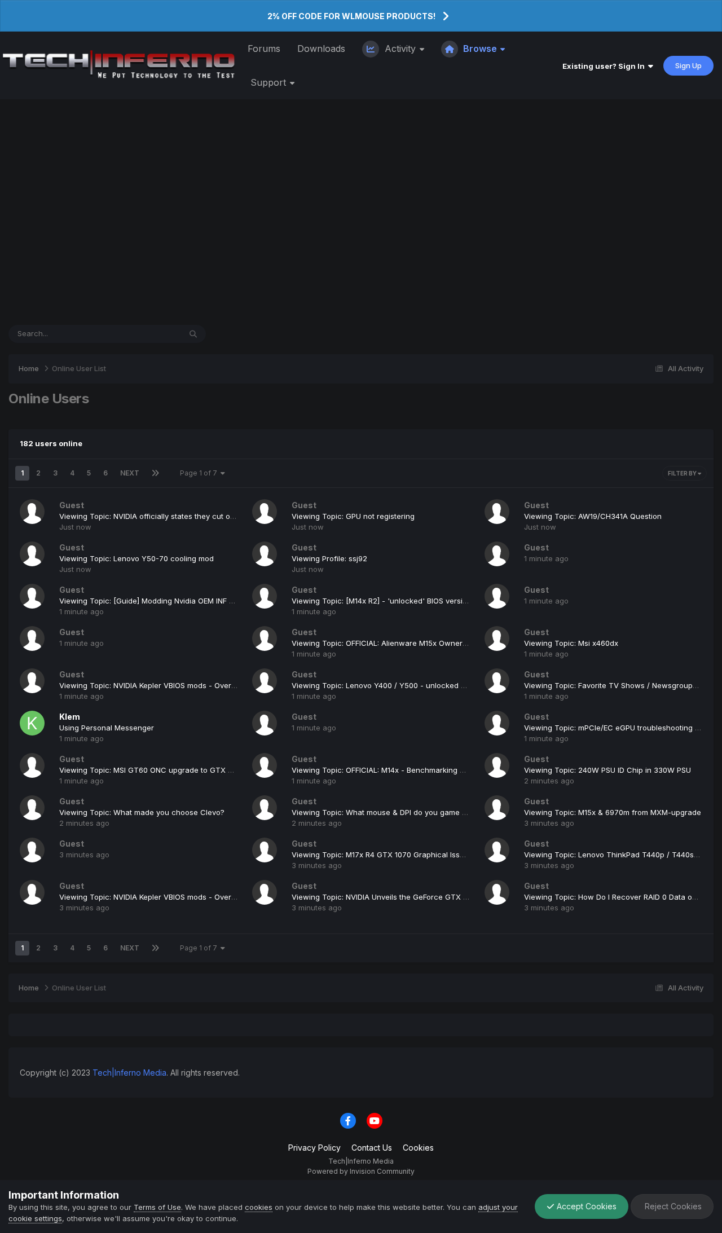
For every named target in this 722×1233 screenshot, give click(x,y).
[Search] (193, 334)
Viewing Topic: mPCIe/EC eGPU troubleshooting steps (619, 727)
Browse (480, 48)
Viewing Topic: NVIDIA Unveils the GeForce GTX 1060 (385, 896)
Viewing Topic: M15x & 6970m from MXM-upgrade (612, 812)
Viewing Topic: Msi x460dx (571, 643)
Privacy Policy (314, 1147)
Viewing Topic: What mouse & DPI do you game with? (386, 812)
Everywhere (145, 333)
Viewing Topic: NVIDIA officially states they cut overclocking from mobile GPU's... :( (205, 516)
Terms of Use (157, 1207)
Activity (400, 48)
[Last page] (155, 473)
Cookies (418, 1147)
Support (269, 82)
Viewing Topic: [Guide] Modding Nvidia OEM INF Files (152, 600)
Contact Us (371, 1147)
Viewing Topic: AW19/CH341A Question (593, 516)
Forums (264, 48)
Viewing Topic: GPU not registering (353, 516)
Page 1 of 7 (200, 473)
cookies (258, 1207)
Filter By (683, 473)
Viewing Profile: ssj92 (329, 558)
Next (129, 473)
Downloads (321, 48)
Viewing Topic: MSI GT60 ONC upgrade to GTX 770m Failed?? (169, 769)
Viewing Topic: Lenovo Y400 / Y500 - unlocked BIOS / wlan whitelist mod (421, 685)
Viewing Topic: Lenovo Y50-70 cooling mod (136, 558)
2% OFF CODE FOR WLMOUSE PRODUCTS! (351, 16)
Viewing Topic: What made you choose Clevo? (141, 812)
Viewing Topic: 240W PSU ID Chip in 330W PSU (607, 769)
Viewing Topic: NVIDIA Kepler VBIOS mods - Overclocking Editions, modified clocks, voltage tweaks (234, 685)
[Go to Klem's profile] (32, 723)
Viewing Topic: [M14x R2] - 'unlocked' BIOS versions (384, 600)
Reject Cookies (672, 1206)
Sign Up (688, 65)
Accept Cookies (585, 1206)
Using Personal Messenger (106, 727)
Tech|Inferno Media (129, 1072)
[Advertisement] (361, 212)
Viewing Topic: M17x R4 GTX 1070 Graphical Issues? (384, 854)
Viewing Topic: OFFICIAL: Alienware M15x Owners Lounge (393, 643)
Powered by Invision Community (361, 1171)
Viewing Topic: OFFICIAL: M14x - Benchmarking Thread (389, 769)
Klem (69, 716)
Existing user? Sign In (605, 66)
